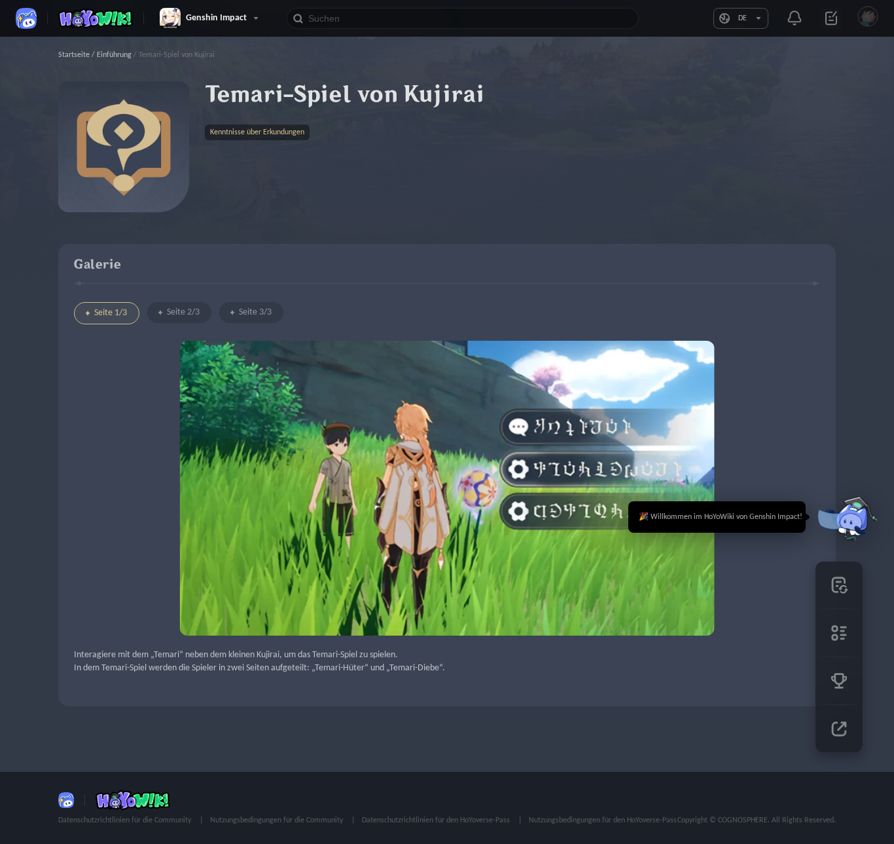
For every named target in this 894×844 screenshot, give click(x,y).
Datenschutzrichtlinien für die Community (125, 820)
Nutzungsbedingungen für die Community (277, 820)
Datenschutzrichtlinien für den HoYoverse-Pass (437, 820)
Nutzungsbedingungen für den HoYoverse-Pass (603, 820)
